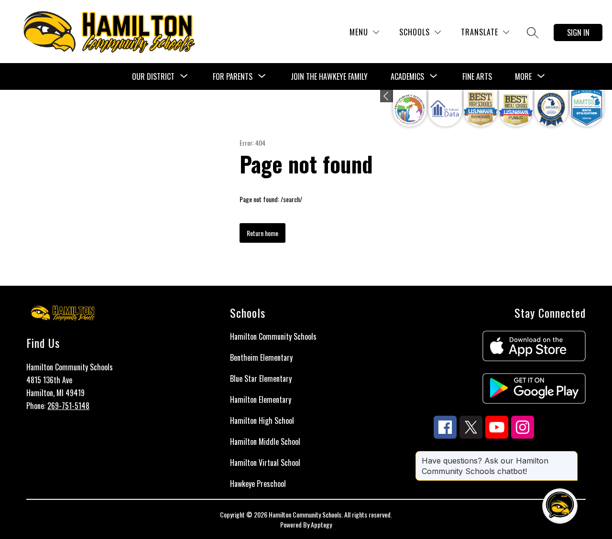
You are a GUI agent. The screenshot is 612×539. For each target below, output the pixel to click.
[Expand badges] (386, 96)
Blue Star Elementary (261, 378)
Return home (262, 233)
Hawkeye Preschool (258, 483)
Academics (407, 76)
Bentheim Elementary (261, 357)
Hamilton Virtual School (265, 462)
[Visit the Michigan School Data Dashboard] (445, 108)
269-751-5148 (68, 405)
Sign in (578, 32)
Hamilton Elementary (260, 399)
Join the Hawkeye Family (329, 76)
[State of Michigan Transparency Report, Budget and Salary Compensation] (409, 108)
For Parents (232, 76)
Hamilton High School (262, 420)
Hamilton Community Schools (273, 336)
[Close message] (570, 455)
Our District (153, 76)
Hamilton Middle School (265, 441)
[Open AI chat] (560, 506)
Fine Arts (477, 76)
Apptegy (321, 524)
